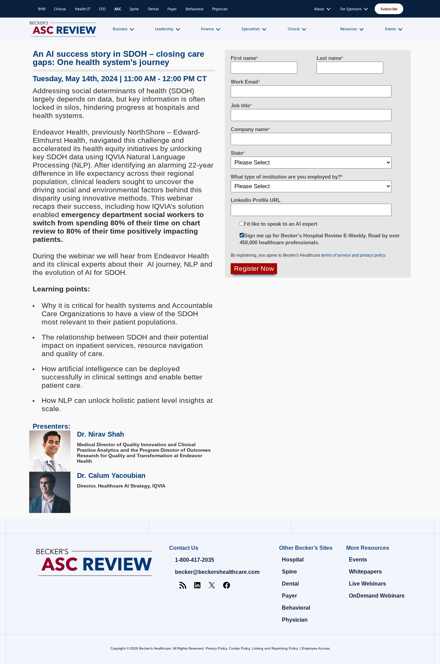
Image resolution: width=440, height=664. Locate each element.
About (319, 9)
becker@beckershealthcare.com (217, 572)
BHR (41, 9)
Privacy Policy (216, 648)
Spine (134, 9)
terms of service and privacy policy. (353, 255)
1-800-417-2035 (194, 560)
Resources (348, 28)
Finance (207, 28)
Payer (172, 9)
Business (120, 28)
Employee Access (316, 648)
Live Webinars (367, 584)
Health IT (82, 9)
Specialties (251, 28)
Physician (220, 9)
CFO (102, 9)
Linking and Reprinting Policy (275, 648)
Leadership (164, 28)
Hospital (293, 560)
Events (390, 28)
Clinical (60, 9)
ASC (117, 9)
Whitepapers (365, 572)
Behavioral (195, 9)
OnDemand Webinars (377, 596)
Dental (153, 9)
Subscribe (389, 9)
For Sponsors (351, 9)
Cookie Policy (239, 648)
